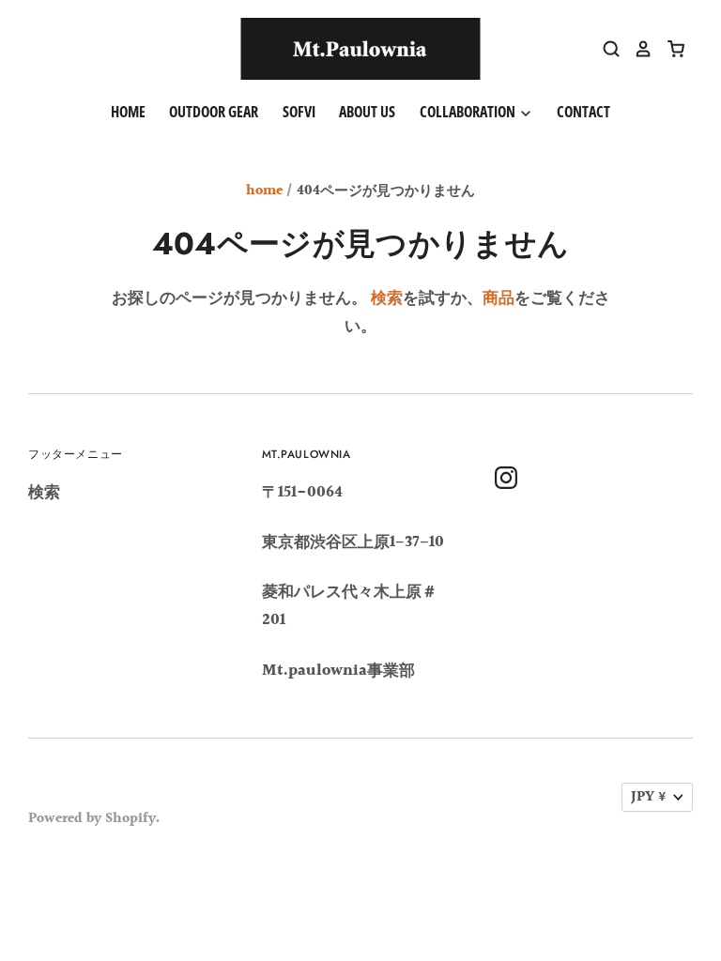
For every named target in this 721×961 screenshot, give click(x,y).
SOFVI (299, 111)
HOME (128, 111)
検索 (387, 298)
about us (367, 111)
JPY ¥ (649, 797)
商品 (498, 298)
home (264, 191)
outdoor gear (213, 111)
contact (583, 111)
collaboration (469, 111)
